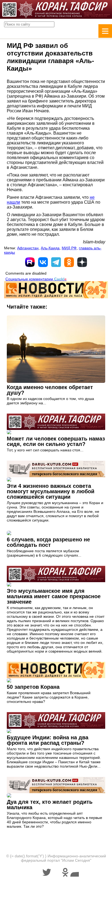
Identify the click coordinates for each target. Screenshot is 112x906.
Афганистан (28, 248)
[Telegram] (56, 262)
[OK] (69, 262)
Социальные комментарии (36, 279)
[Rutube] (30, 262)
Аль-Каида (50, 248)
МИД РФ (69, 248)
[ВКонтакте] (43, 262)
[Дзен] (82, 262)
